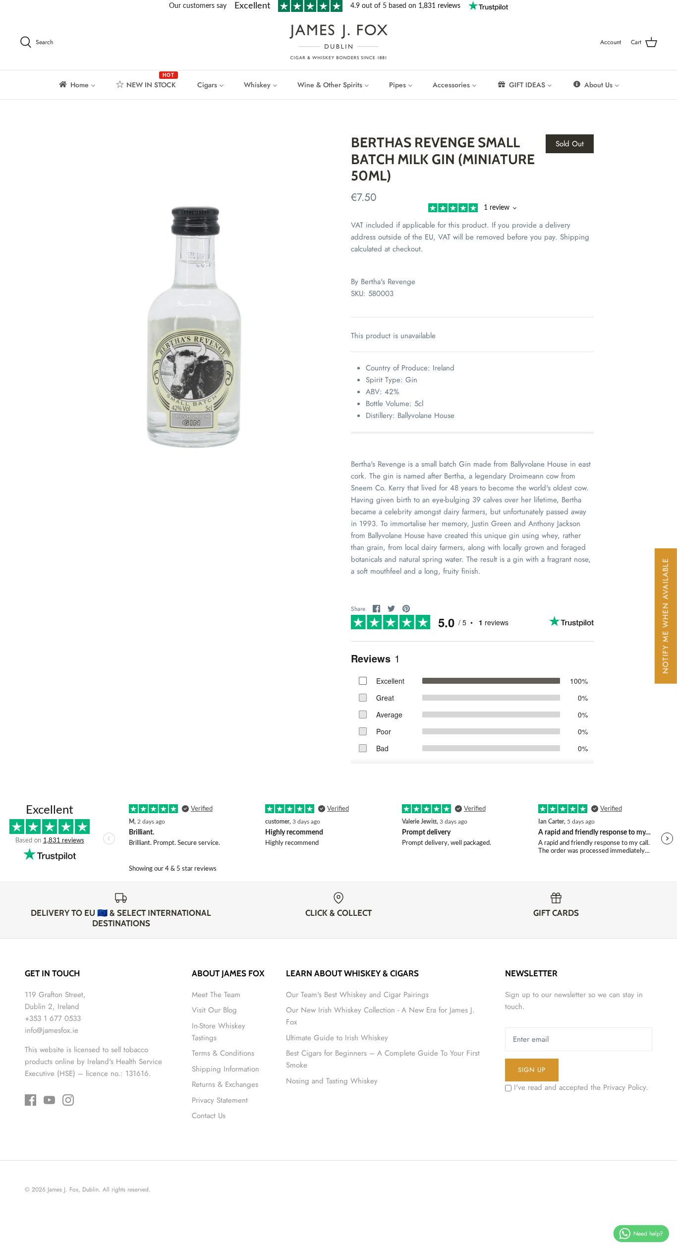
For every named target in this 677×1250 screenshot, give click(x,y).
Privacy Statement (220, 1100)
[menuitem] (77, 84)
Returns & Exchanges (225, 1084)
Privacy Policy (624, 1087)
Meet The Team (216, 994)
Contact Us (209, 1115)
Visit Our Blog (214, 1010)
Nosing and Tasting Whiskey (332, 1080)
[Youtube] (49, 1100)
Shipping (574, 237)
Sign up (532, 1069)
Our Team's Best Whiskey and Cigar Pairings (357, 994)
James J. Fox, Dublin (73, 1189)
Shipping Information (225, 1069)
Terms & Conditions (223, 1053)
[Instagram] (68, 1100)
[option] (195, 302)
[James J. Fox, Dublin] (338, 42)
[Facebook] (30, 1100)
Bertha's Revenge (388, 281)
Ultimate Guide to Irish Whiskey (337, 1037)
